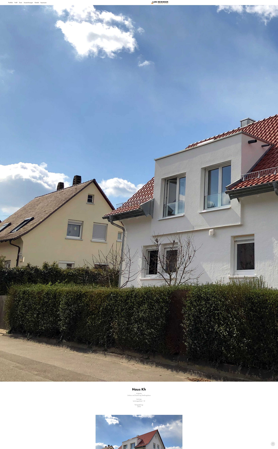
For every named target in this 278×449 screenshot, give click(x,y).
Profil (16, 2)
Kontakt (37, 2)
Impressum (43, 2)
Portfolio (10, 2)
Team (20, 2)
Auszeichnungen (28, 2)
